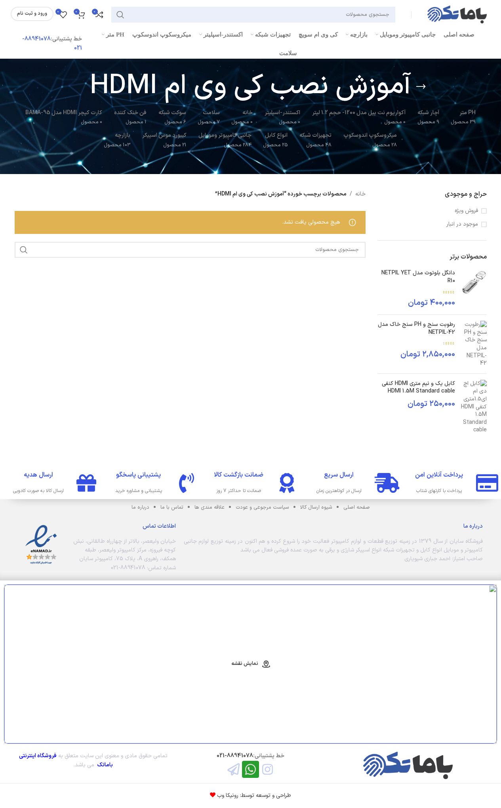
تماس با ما (171, 507)
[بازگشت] (421, 87)
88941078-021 (235, 756)
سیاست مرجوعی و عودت (262, 507)
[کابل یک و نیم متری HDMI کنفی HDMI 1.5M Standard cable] (474, 407)
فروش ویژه (466, 211)
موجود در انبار (462, 224)
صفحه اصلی (356, 507)
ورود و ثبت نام (32, 13)
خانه (360, 194)
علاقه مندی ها (209, 507)
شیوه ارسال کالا (316, 507)
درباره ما (140, 507)
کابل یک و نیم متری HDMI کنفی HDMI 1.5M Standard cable (418, 387)
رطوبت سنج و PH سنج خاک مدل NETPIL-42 (416, 328)
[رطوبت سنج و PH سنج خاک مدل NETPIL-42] (474, 344)
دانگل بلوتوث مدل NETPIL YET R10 (418, 277)
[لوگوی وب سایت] (457, 14)
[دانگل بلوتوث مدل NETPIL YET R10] (474, 288)
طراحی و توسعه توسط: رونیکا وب (253, 795)
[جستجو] (120, 15)
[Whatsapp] (250, 769)
